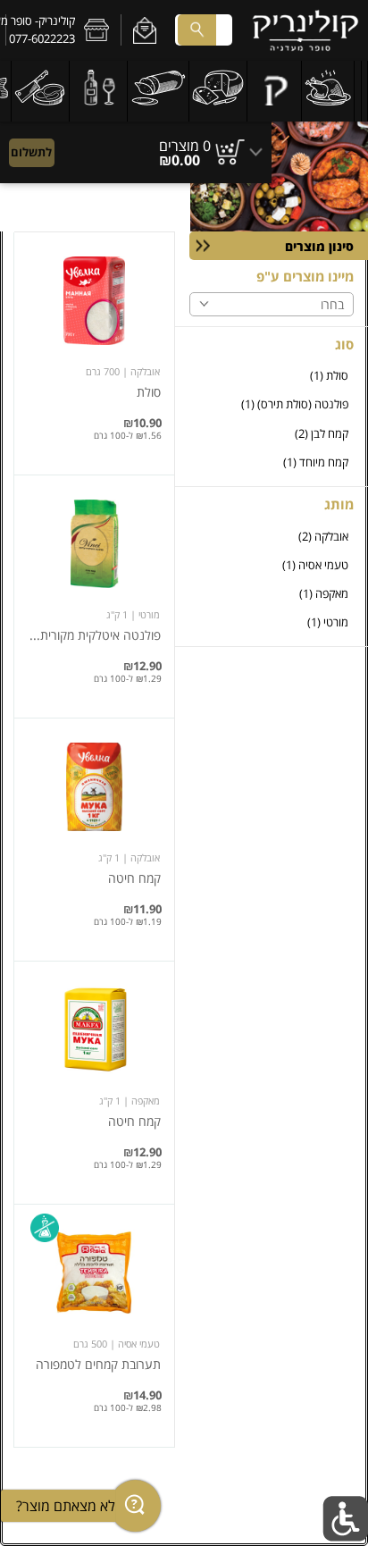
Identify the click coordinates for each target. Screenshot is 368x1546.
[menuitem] (365, 91)
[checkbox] (271, 376)
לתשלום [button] (31, 152)
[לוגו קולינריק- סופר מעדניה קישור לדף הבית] (305, 30)
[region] (136, 144)
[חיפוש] (196, 30)
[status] (185, 146)
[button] (144, 30)
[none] (94, 353)
